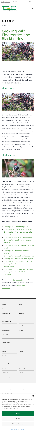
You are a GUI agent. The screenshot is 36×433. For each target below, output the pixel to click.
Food (20, 309)
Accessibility (5, 372)
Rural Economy (6, 313)
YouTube (4, 351)
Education (21, 313)
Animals (4, 304)
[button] (33, 396)
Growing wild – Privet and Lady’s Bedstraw (18, 269)
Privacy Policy (13, 429)
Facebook (21, 347)
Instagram (4, 347)
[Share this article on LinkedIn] (13, 21)
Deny (18, 419)
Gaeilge (21, 372)
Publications (22, 326)
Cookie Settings (6, 377)
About (3, 326)
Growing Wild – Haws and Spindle (16, 227)
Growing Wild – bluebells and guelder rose (19, 256)
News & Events (6, 330)
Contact (21, 330)
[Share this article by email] (6, 21)
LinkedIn (21, 351)
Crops (20, 304)
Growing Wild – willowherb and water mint (19, 237)
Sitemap (4, 368)
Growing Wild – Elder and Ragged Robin (18, 261)
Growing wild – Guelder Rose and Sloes (18, 229)
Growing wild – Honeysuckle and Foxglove (18, 259)
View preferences (18, 424)
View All (4, 356)
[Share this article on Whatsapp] (3, 21)
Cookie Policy (5, 334)
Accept (18, 413)
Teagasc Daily (17, 280)
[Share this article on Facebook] (9, 21)
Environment (5, 309)
